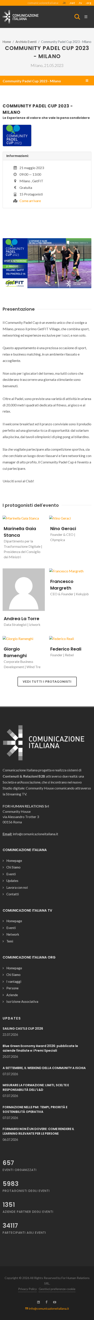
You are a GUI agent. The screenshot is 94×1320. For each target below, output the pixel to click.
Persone (12, 988)
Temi (9, 941)
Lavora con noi (17, 887)
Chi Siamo (13, 867)
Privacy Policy (27, 1289)
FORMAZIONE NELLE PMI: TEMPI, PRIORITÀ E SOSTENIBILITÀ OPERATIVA (35, 1109)
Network (12, 934)
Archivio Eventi (26, 42)
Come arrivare (30, 201)
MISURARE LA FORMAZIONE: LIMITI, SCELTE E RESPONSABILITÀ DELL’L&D (36, 1087)
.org (88, 3)
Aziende (12, 995)
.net (72, 3)
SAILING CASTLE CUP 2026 (23, 1028)
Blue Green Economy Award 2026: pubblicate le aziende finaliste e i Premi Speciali (40, 1048)
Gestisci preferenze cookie (57, 1289)
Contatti (12, 894)
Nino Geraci (63, 528)
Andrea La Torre (21, 619)
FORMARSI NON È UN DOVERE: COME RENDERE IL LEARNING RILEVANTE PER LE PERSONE (38, 1131)
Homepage (14, 861)
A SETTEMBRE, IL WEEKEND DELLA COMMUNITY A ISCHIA (44, 1068)
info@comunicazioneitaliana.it (48, 1308)
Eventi (11, 874)
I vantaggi (13, 981)
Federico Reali (65, 649)
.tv (80, 3)
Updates (12, 881)
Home (7, 42)
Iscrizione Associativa (22, 1001)
